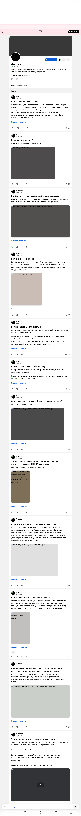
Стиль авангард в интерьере (24, 101)
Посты (13, 86)
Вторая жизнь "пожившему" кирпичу (28, 366)
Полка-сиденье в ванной (22, 259)
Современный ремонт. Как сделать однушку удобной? (37, 668)
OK (75, 807)
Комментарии (22, 86)
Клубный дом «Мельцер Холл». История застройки (35, 196)
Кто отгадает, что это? (22, 140)
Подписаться (51, 60)
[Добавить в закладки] (18, 128)
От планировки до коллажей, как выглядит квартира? (36, 401)
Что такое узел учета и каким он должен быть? (33, 739)
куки (15, 807)
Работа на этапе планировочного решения (31, 597)
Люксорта (20, 96)
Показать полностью (19, 122)
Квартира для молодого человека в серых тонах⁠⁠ (34, 524)
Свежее (13, 91)
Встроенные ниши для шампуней (26, 327)
